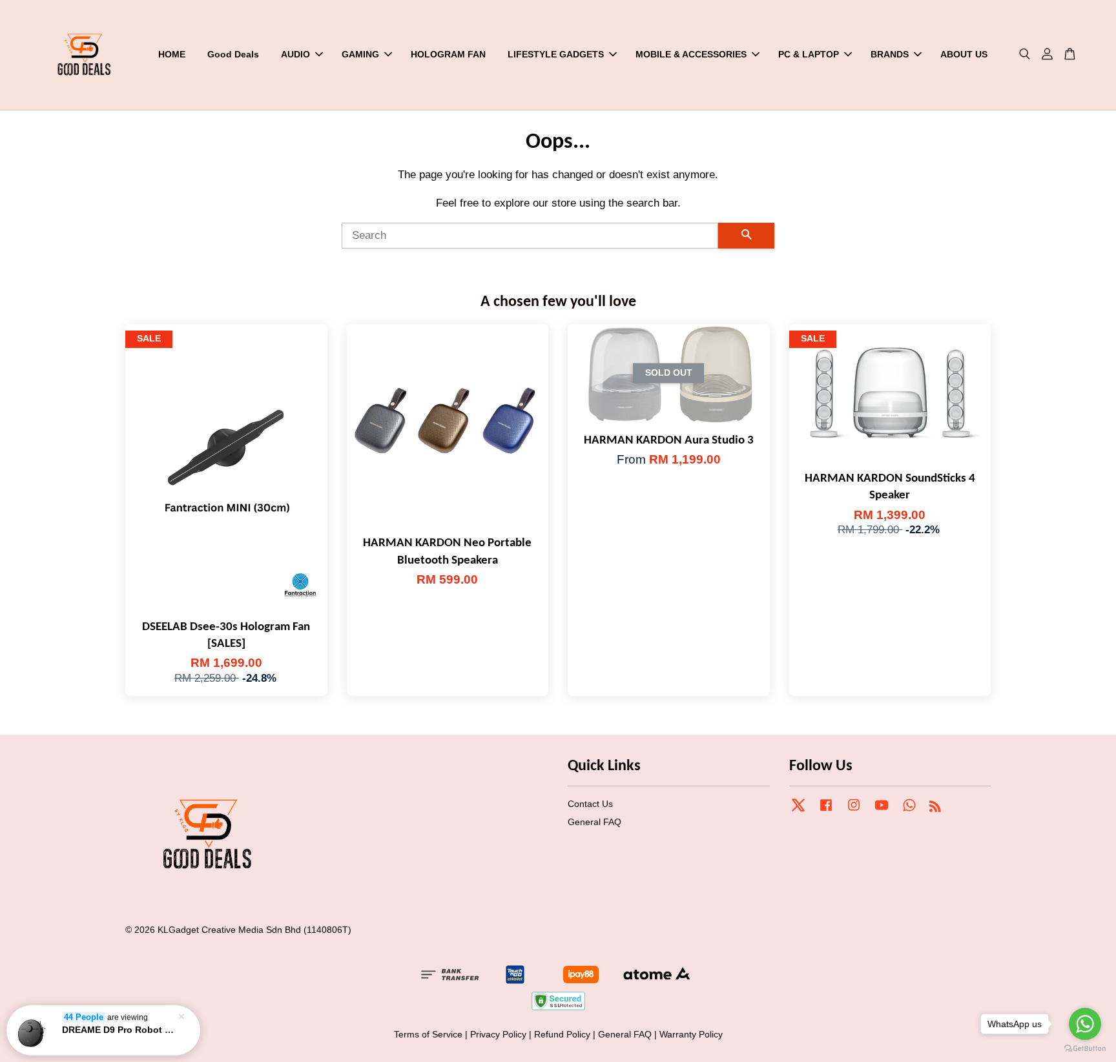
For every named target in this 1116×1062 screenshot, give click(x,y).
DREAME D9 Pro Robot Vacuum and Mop (119, 1030)
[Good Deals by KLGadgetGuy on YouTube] (882, 811)
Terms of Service (428, 1034)
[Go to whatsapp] (1085, 1024)
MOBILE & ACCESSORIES (691, 54)
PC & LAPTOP (808, 54)
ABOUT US (963, 54)
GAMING (360, 54)
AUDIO (295, 54)
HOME (171, 54)
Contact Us (590, 804)
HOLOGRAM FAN (448, 54)
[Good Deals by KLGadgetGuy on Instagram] (854, 811)
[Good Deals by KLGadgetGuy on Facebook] (826, 811)
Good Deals (233, 54)
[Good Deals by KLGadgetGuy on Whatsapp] (909, 811)
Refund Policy (562, 1034)
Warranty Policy (691, 1034)
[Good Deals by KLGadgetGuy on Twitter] (798, 811)
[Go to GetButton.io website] (1085, 1049)
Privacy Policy (498, 1034)
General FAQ (594, 822)
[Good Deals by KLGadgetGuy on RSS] (935, 808)
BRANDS (890, 54)
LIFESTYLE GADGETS (556, 54)
